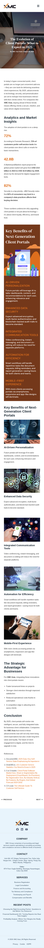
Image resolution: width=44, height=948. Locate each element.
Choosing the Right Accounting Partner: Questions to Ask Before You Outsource (22, 910)
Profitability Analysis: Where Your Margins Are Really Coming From (22, 920)
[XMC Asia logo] (9, 6)
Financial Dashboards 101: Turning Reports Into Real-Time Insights (22, 915)
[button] (38, 6)
